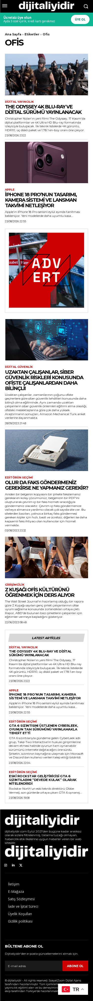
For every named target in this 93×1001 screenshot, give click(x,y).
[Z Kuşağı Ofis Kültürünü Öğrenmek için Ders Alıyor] (46, 557)
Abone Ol (75, 966)
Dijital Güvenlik (19, 367)
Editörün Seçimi (19, 477)
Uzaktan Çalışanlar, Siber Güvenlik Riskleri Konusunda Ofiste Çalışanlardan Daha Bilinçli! (44, 380)
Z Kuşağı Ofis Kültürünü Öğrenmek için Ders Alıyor (39, 592)
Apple (10, 189)
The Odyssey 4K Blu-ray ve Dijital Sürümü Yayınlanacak (43, 109)
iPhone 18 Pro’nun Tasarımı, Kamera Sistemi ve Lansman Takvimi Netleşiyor (41, 200)
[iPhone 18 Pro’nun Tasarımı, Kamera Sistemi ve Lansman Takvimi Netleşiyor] (46, 162)
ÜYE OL (80, 19)
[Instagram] (5, 865)
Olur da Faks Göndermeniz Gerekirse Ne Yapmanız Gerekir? (46, 485)
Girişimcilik (14, 584)
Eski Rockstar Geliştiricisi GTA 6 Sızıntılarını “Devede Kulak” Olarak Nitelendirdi (43, 779)
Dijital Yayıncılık (19, 101)
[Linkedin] (13, 865)
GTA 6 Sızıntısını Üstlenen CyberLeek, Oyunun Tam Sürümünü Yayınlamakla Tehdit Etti (43, 729)
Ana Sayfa (13, 34)
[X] (21, 865)
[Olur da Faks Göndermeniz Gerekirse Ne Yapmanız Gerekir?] (46, 450)
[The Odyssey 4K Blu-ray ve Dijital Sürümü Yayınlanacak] (46, 74)
